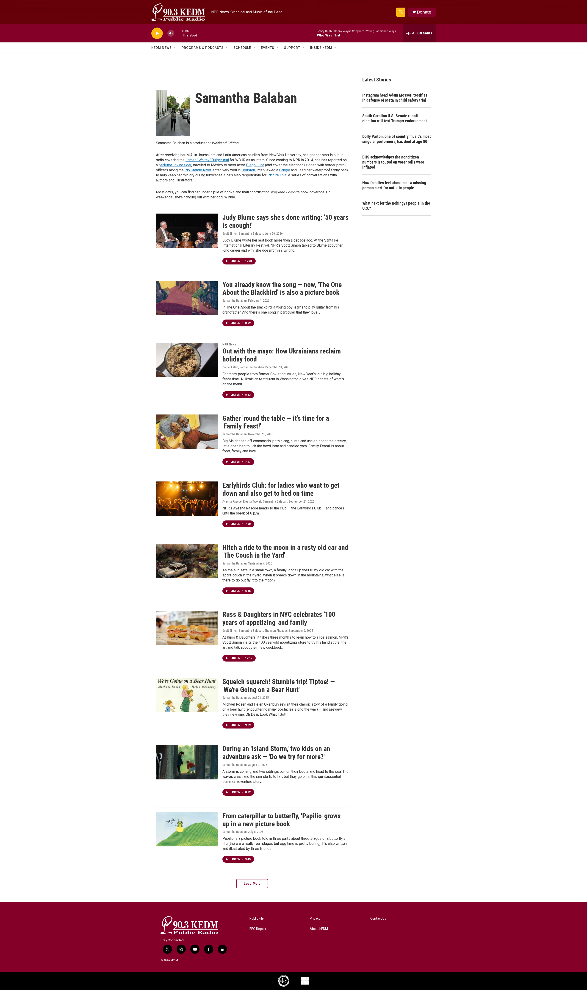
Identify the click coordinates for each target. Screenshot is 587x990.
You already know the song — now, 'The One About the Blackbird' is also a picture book (282, 289)
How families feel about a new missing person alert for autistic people (394, 185)
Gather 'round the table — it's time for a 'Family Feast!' (275, 422)
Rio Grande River (198, 170)
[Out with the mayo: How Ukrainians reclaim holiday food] (187, 360)
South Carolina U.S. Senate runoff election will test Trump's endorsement (394, 118)
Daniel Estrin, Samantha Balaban (243, 367)
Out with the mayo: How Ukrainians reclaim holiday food (281, 355)
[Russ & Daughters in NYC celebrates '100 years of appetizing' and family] (187, 628)
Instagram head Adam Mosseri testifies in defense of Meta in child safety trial (394, 98)
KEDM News (161, 48)
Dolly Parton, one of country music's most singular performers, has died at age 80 (396, 139)
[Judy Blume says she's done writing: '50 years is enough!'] (187, 231)
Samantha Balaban (234, 300)
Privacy (315, 918)
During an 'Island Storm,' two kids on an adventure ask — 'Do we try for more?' (276, 753)
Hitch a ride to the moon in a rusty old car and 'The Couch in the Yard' (285, 551)
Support (292, 48)
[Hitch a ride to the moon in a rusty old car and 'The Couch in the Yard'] (187, 561)
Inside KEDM (321, 48)
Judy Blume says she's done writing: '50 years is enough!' (285, 221)
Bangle (284, 170)
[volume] (171, 33)
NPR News (229, 344)
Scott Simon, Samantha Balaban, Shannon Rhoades (255, 630)
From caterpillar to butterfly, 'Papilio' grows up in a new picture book (281, 820)
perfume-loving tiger (175, 165)
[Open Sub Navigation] (175, 48)
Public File (256, 918)
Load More (252, 883)
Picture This (277, 175)
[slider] (178, 33)
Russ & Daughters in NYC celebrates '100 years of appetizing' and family (278, 618)
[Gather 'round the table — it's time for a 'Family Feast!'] (187, 431)
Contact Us (378, 918)
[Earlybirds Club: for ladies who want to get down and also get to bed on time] (187, 498)
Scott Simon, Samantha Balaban (242, 233)
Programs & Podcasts (203, 48)
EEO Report (257, 929)
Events (267, 48)
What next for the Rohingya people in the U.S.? (396, 206)
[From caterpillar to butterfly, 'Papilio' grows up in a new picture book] (187, 829)
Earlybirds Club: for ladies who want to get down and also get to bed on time (280, 489)
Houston (248, 170)
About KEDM (319, 929)
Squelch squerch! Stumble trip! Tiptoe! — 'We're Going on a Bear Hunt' (278, 686)
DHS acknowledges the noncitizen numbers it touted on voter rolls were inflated (393, 162)
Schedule (242, 48)
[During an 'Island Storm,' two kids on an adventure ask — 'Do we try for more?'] (187, 762)
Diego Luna (255, 165)
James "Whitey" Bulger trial (207, 160)
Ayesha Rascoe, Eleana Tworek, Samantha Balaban (254, 501)
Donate (424, 12)
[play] (157, 33)
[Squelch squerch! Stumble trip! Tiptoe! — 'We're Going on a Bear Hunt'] (187, 695)
